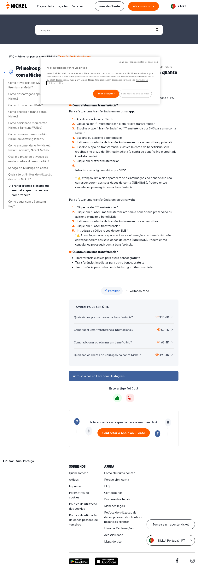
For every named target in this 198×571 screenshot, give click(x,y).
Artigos (74, 479)
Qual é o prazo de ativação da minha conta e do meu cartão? (28, 158)
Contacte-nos (113, 493)
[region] (100, 80)
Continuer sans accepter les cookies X (138, 61)
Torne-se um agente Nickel (171, 524)
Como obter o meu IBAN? (25, 105)
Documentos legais (117, 499)
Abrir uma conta (143, 6)
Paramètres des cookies (135, 93)
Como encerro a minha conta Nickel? (27, 114)
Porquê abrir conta (116, 479)
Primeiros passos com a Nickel (36, 56)
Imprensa (75, 486)
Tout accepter (106, 93)
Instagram (118, 376)
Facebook (102, 376)
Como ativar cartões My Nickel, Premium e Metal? (29, 84)
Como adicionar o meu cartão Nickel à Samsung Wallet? (27, 125)
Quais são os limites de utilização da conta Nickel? (30, 176)
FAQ (11, 56)
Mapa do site (113, 541)
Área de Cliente (109, 6)
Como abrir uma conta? (119, 473)
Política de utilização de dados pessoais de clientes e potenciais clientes (123, 517)
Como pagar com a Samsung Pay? (27, 203)
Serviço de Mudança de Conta (28, 168)
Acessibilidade (113, 535)
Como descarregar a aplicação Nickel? (28, 96)
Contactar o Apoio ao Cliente (123, 433)
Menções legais (114, 506)
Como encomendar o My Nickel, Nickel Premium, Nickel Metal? (29, 147)
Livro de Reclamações (119, 528)
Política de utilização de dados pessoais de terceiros (83, 519)
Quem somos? (78, 473)
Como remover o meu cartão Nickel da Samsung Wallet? (27, 136)
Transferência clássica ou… (75, 56)
